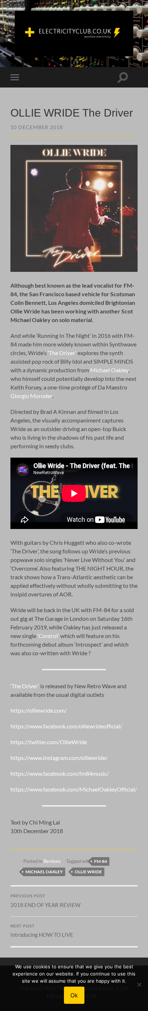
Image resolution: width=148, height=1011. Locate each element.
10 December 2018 (36, 127)
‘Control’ (48, 635)
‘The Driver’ (62, 352)
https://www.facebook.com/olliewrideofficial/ (66, 726)
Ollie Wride (88, 871)
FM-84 (100, 861)
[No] (139, 984)
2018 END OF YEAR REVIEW (45, 901)
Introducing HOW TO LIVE (41, 931)
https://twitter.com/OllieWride (48, 741)
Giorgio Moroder (31, 395)
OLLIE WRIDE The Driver (71, 113)
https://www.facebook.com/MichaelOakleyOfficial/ (73, 789)
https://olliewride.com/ (38, 710)
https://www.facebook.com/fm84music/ (59, 773)
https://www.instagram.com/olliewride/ (59, 757)
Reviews (52, 861)
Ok (74, 995)
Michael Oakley (109, 370)
